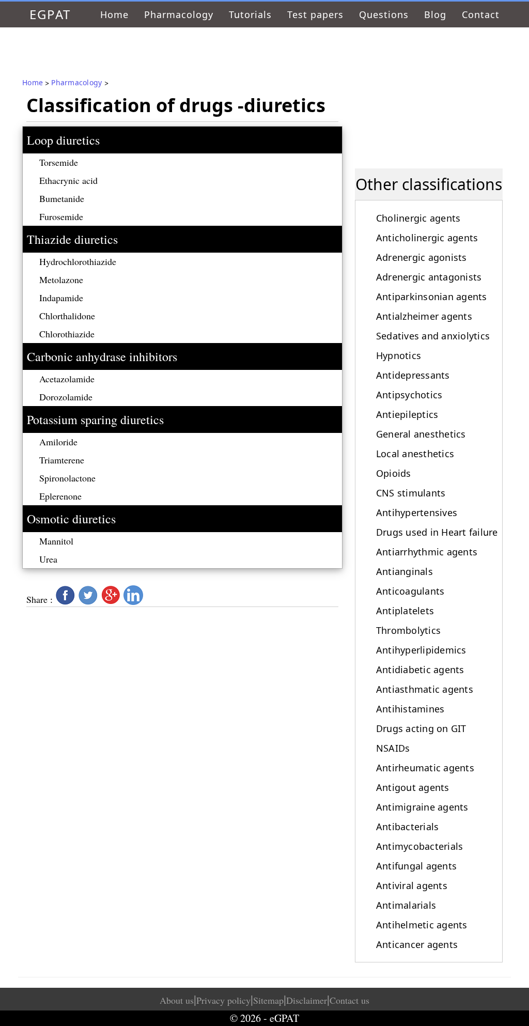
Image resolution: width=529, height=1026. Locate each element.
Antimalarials (406, 905)
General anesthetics (421, 434)
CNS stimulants (411, 493)
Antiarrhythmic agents (426, 552)
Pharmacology (178, 14)
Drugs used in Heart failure (437, 532)
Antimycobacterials (419, 846)
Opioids (393, 473)
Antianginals (404, 571)
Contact (481, 14)
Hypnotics (398, 355)
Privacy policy (223, 1000)
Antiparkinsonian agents (431, 296)
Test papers (315, 14)
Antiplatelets (405, 610)
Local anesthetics (415, 453)
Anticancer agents (417, 944)
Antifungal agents (416, 866)
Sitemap (268, 1000)
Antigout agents (412, 787)
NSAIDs (393, 748)
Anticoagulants (410, 591)
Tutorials (250, 14)
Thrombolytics (408, 630)
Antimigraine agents (422, 807)
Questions (384, 14)
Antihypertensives (416, 512)
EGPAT (50, 14)
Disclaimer (306, 1000)
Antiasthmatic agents (424, 689)
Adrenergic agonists (421, 257)
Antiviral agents (411, 885)
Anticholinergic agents (427, 237)
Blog (435, 14)
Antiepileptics (407, 414)
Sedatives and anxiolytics (433, 336)
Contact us (349, 1000)
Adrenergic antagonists (429, 277)
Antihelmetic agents (422, 925)
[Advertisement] (429, 92)
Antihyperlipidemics (421, 650)
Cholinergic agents (418, 218)
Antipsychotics (409, 394)
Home (114, 14)
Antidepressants (413, 375)
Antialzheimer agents (424, 316)
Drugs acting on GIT (421, 728)
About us (177, 1000)
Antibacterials (407, 826)
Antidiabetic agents (420, 669)
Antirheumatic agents (425, 767)
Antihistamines (410, 709)
